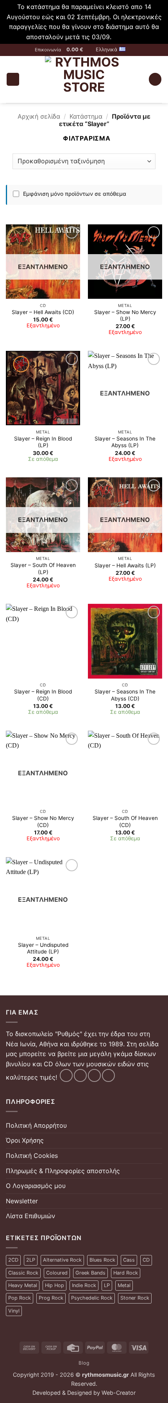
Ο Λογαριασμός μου (36, 1186)
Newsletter (22, 1201)
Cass (129, 1260)
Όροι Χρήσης (25, 1140)
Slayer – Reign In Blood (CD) (43, 695)
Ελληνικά (106, 49)
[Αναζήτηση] (155, 79)
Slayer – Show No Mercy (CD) (43, 821)
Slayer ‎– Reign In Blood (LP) (43, 442)
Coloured (57, 1273)
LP (107, 1285)
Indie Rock (84, 1285)
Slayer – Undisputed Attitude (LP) (43, 948)
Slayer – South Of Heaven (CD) (125, 821)
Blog (84, 1363)
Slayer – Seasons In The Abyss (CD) (125, 695)
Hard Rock (125, 1273)
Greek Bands (90, 1273)
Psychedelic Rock (92, 1298)
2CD (13, 1260)
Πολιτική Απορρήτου (36, 1125)
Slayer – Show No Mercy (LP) (125, 315)
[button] (78, 50)
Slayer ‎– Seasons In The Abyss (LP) (125, 442)
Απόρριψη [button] (127, 37)
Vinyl (14, 1311)
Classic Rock (23, 1273)
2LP (30, 1260)
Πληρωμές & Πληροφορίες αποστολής (63, 1171)
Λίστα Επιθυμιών (30, 1216)
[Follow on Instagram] (80, 1075)
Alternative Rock (62, 1260)
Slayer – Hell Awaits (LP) (125, 565)
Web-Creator (119, 1392)
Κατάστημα (86, 116)
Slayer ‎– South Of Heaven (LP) (43, 568)
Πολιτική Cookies (32, 1155)
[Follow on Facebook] (66, 1075)
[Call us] (108, 1075)
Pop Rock (19, 1298)
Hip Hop (54, 1285)
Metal (124, 1285)
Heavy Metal (22, 1285)
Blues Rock (102, 1260)
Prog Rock (51, 1298)
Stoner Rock (134, 1298)
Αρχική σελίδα (39, 116)
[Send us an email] (94, 1075)
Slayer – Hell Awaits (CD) (43, 312)
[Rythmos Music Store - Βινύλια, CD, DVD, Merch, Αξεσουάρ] (84, 79)
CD (146, 1260)
